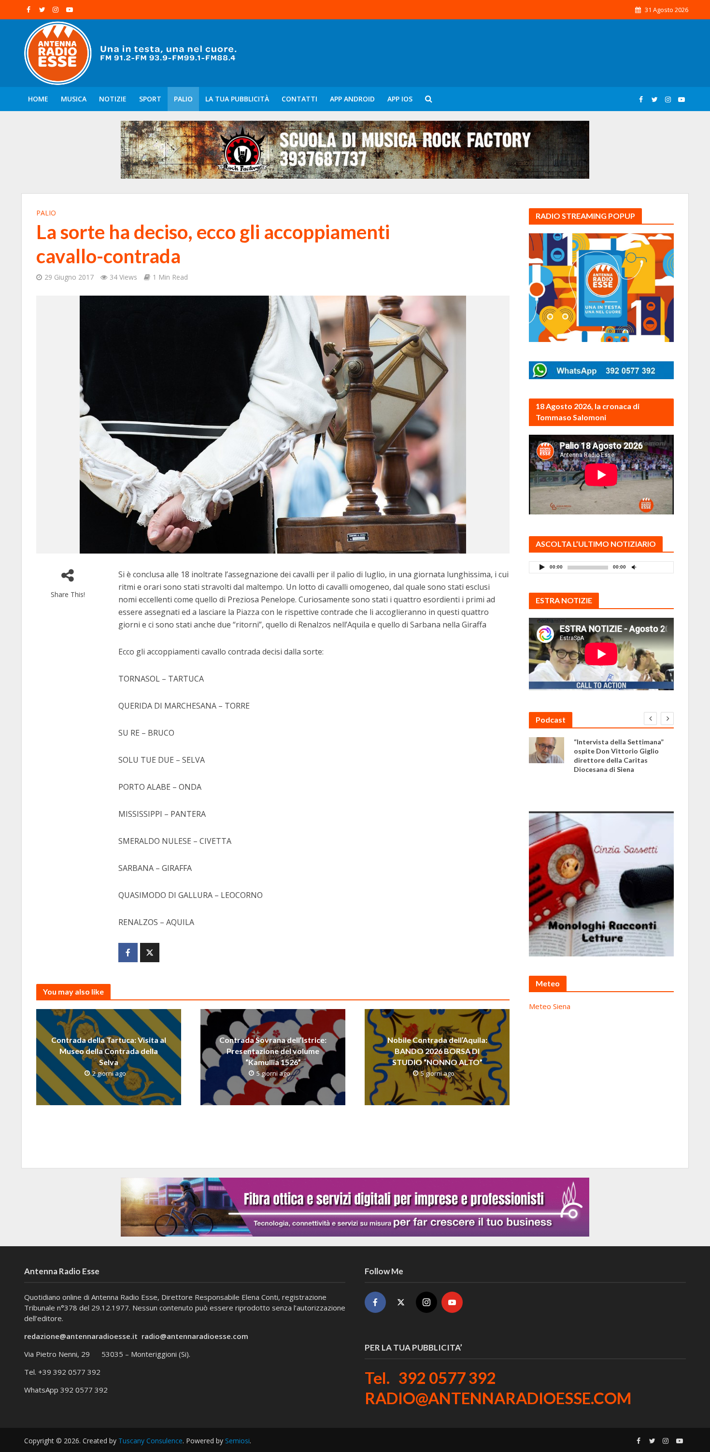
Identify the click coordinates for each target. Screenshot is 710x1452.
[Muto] (633, 567)
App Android (352, 98)
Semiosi (237, 1440)
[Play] (542, 567)
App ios (399, 98)
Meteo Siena (549, 1006)
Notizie (113, 98)
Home (38, 98)
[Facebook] (375, 1302)
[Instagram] (426, 1302)
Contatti (299, 98)
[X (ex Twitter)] (401, 1302)
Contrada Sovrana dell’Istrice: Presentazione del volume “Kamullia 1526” (273, 1051)
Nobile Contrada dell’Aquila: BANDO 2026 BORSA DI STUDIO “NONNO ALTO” (437, 1051)
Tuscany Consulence (150, 1440)
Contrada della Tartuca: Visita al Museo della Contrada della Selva (108, 1051)
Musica (73, 98)
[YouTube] (452, 1302)
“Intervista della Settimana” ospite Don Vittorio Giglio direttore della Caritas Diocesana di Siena (619, 755)
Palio (183, 98)
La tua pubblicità (237, 98)
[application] (601, 567)
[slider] (654, 569)
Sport (150, 98)
